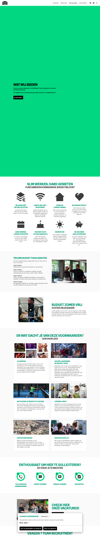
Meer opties (24, 523)
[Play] (31, 310)
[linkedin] (90, 2)
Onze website (83, 3)
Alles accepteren (50, 528)
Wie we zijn (64, 3)
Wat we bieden (73, 3)
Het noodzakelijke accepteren (30, 528)
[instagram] (93, 2)
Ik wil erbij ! (18, 97)
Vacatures (56, 3)
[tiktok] (96, 2)
